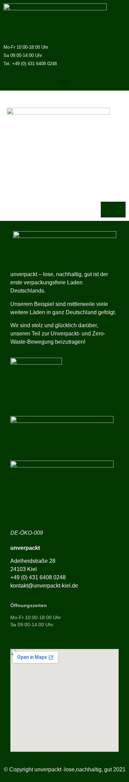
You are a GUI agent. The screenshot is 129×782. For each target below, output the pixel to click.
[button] (64, 83)
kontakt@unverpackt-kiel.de (44, 586)
